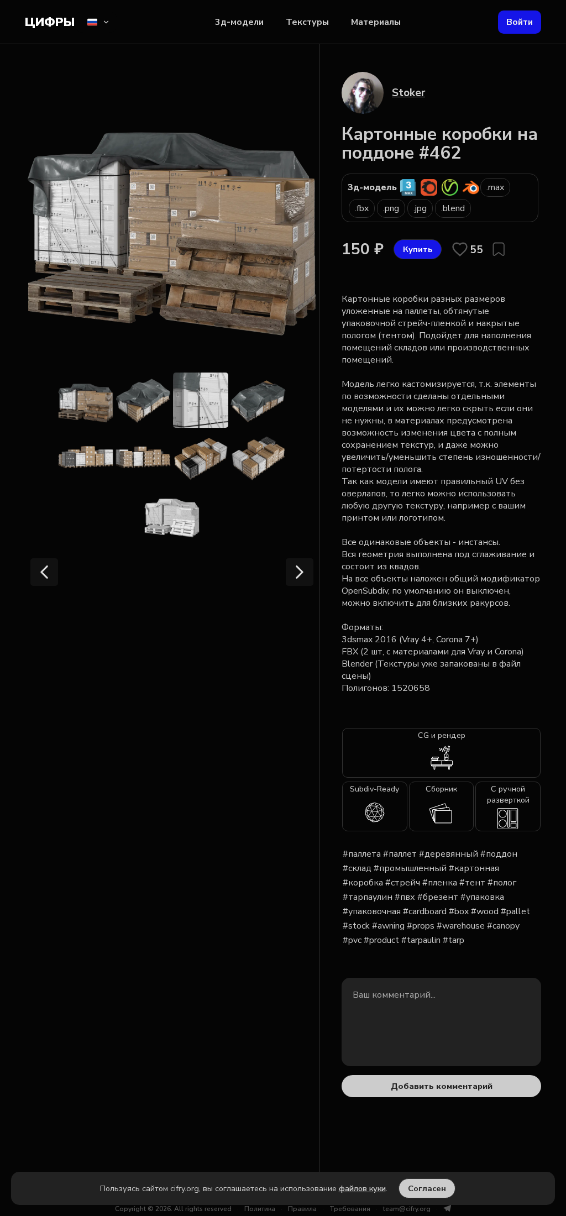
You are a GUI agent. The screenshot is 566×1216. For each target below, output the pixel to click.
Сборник (441, 788)
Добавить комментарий (441, 1086)
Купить (417, 249)
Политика (259, 1208)
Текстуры (307, 22)
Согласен (427, 1188)
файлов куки (362, 1188)
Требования (349, 1208)
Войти (519, 22)
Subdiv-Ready (374, 788)
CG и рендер (441, 735)
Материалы (376, 22)
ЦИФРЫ (50, 22)
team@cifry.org (407, 1208)
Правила (302, 1208)
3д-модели (239, 22)
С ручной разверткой (508, 794)
